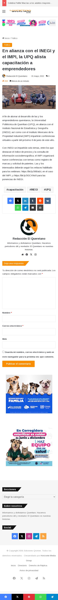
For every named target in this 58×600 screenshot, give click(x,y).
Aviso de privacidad (29, 570)
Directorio (22, 565)
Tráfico (14, 38)
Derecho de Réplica (38, 565)
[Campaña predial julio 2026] (29, 23)
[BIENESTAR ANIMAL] (29, 413)
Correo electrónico (12, 326)
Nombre (7, 313)
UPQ (48, 189)
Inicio (7, 38)
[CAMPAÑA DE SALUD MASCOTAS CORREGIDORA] (29, 465)
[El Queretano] (20, 11)
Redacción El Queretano (16, 76)
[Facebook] (10, 201)
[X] (18, 201)
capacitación (15, 189)
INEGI (34, 189)
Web (4, 339)
